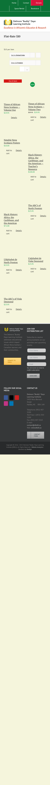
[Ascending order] (38, 55)
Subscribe (33, 376)
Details (14, 117)
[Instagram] (6, 403)
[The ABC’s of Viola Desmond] (13, 289)
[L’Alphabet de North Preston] (13, 250)
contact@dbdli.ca (34, 425)
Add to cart (33, 118)
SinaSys (29, 449)
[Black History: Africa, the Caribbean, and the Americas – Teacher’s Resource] (37, 140)
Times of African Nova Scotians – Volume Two (36, 106)
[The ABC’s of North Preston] (37, 196)
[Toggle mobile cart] (40, 20)
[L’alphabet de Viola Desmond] (37, 249)
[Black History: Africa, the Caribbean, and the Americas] (13, 200)
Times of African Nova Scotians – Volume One (12, 107)
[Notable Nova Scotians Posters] (13, 133)
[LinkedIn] (11, 403)
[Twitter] (11, 397)
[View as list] (27, 69)
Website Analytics (37, 447)
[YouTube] (17, 397)
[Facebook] (6, 397)
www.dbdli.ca (36, 428)
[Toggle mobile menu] (45, 20)
